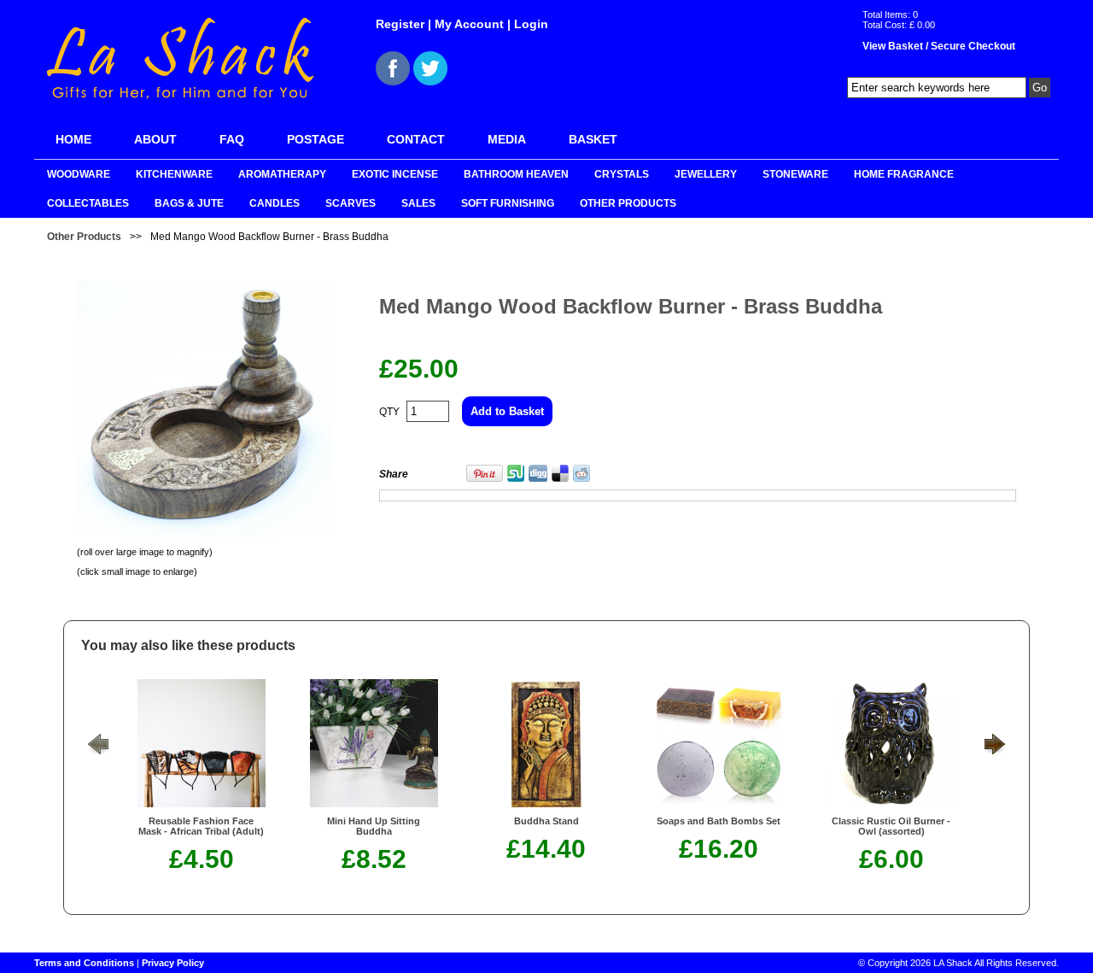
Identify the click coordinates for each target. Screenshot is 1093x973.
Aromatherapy (282, 174)
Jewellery (706, 174)
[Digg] (538, 478)
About (155, 139)
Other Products (628, 203)
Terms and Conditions (84, 963)
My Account (469, 24)
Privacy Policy (173, 963)
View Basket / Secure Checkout (938, 46)
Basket (593, 139)
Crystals (621, 174)
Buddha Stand (546, 821)
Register (400, 24)
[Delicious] (560, 478)
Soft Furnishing (507, 203)
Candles (274, 203)
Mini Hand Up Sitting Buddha (373, 826)
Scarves (350, 203)
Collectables (88, 203)
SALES (418, 203)
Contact (416, 139)
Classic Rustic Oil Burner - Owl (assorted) (891, 826)
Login (531, 24)
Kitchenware (174, 174)
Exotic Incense (395, 174)
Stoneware (795, 174)
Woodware (78, 174)
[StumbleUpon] (515, 478)
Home (73, 139)
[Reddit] (581, 478)
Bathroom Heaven (516, 174)
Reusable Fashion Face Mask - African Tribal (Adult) (201, 826)
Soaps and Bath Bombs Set (718, 821)
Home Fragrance (904, 174)
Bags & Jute (189, 203)
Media (507, 139)
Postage (315, 139)
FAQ (231, 139)
